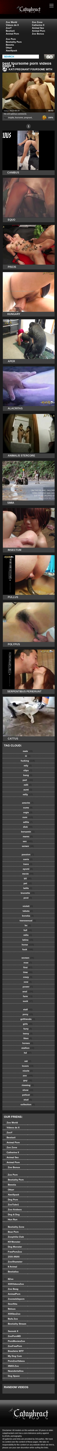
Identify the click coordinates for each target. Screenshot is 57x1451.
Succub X (11, 1331)
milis (27, 935)
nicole (28, 1070)
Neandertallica (13, 1371)
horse (28, 944)
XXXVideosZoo (14, 1284)
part (28, 780)
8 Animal (10, 1266)
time (27, 972)
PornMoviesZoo (14, 1341)
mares (28, 836)
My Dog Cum (13, 1356)
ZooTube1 (11, 1204)
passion (28, 854)
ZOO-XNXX (11, 1256)
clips (27, 770)
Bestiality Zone (14, 1227)
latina (27, 940)
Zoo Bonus (38, 33)
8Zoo (8, 1279)
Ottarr (9, 47)
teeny (27, 1033)
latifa (27, 888)
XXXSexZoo (12, 1314)
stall (27, 1009)
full (28, 930)
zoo (28, 1075)
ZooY (9, 28)
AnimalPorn (12, 1294)
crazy (27, 977)
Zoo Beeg (11, 1289)
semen (28, 846)
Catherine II (38, 25)
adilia (27, 822)
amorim (27, 802)
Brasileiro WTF (14, 1351)
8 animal (36, 12)
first (27, 967)
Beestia (10, 44)
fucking (28, 760)
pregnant (28, 117)
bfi (28, 878)
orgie (27, 812)
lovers (27, 1066)
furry (27, 1028)
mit (27, 1061)
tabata (28, 911)
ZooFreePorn (13, 1346)
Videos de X (12, 25)
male (28, 751)
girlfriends (27, 1019)
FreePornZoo (13, 1251)
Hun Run (10, 1219)
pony (28, 1014)
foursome (19, 117)
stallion (27, 1048)
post (28, 897)
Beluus (10, 1309)
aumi (27, 789)
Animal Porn (12, 33)
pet (28, 883)
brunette (28, 893)
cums (27, 807)
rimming (28, 1085)
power (28, 986)
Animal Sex (38, 28)
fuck (27, 949)
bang (27, 775)
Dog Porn (11, 1199)
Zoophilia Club (14, 1237)
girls (27, 1024)
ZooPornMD (12, 1336)
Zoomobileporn (14, 1299)
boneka (28, 915)
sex (28, 841)
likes (27, 1038)
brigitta (11, 117)
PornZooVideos (14, 1361)
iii (27, 756)
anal (27, 991)
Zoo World (11, 22)
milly (28, 794)
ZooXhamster (13, 1261)
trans (27, 864)
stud (28, 1099)
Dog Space (12, 1376)
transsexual (28, 920)
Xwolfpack (11, 50)
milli (28, 785)
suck (28, 1001)
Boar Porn (11, 1232)
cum (27, 817)
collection (28, 1104)
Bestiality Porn (14, 42)
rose (28, 962)
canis (27, 859)
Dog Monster (13, 1246)
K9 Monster (12, 1241)
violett (28, 906)
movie (27, 873)
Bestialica (11, 1271)
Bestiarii (10, 31)
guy (27, 1080)
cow (28, 982)
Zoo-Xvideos (13, 1209)
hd (28, 1052)
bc (28, 925)
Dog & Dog (12, 1214)
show (27, 1090)
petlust (27, 1095)
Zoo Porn (11, 39)
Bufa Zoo (11, 1319)
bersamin (28, 831)
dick (27, 827)
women (28, 957)
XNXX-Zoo (11, 1366)
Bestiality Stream (15, 1323)
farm (27, 996)
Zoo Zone (37, 22)
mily (28, 765)
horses (27, 1043)
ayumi (28, 869)
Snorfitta (10, 1304)
